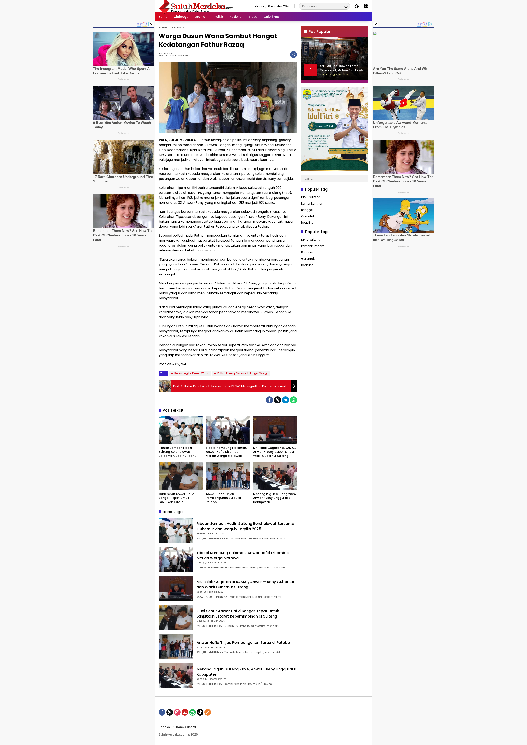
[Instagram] (177, 712)
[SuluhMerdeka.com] (196, 6)
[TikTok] (200, 712)
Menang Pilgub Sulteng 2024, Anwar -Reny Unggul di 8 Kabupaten (274, 498)
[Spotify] (192, 712)
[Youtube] (185, 712)
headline (307, 223)
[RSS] (207, 712)
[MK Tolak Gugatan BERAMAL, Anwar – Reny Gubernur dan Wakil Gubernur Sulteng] (275, 430)
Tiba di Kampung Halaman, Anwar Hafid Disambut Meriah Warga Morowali (226, 452)
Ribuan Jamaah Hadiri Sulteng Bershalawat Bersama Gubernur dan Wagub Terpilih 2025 (176, 452)
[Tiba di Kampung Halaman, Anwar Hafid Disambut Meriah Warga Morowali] (228, 430)
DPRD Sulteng (310, 197)
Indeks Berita (186, 727)
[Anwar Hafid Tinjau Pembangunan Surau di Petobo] (228, 476)
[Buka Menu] (365, 6)
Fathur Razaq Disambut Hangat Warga (243, 373)
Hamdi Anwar (166, 53)
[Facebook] (269, 399)
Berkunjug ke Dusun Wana (191, 373)
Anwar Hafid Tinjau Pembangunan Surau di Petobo (223, 498)
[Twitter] (277, 399)
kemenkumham (312, 204)
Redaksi (164, 727)
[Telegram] (285, 399)
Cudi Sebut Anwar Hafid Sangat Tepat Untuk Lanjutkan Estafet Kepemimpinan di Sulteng (178, 498)
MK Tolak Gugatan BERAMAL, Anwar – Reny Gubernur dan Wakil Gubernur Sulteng (274, 452)
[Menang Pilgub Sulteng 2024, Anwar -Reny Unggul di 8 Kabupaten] (275, 476)
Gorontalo (308, 216)
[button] (346, 6)
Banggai (307, 210)
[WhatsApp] (293, 399)
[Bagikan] (293, 54)
